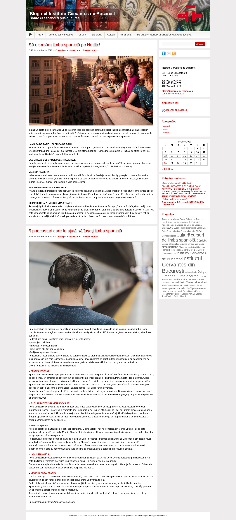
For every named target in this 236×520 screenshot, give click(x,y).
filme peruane (170, 246)
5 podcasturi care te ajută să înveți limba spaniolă (75, 230)
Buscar (200, 44)
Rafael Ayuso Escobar (193, 291)
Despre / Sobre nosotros (60, 34)
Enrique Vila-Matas (196, 244)
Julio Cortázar (174, 279)
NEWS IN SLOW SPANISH (44, 473)
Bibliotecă (97, 34)
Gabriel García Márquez (193, 250)
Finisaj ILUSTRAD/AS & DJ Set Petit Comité (181, 186)
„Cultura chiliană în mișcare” (174, 199)
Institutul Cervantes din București (182, 264)
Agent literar (167, 219)
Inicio (40, 34)
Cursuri (111, 34)
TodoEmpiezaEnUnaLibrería (174, 296)
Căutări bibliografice (170, 244)
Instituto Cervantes (190, 13)
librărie (184, 279)
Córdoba (202, 240)
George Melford (169, 253)
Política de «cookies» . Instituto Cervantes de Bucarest (164, 34)
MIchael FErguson (188, 285)
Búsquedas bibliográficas (185, 228)
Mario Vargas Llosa (170, 285)
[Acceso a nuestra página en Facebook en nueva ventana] (175, 110)
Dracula (183, 244)
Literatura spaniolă (196, 279)
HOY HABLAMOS (40, 454)
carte (199, 230)
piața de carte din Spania (184, 288)
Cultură (82, 34)
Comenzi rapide (169, 236)
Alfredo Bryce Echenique (184, 219)
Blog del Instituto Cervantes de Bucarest (72, 13)
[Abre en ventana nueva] (164, 54)
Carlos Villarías (173, 231)
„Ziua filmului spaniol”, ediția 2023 (176, 183)
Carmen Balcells (188, 231)
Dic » (170, 169)
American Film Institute (178, 222)
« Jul (164, 169)
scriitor (178, 294)
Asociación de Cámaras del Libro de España (182, 225)
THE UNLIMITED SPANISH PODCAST (50, 403)
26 (165, 163)
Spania (199, 294)
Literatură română (170, 282)
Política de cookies (136, 515)
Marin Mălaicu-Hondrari (192, 282)
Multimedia (125, 34)
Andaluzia (194, 222)
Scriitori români (188, 294)
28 (178, 163)
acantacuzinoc (74, 50)
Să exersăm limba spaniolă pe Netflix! (64, 44)
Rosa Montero (168, 294)
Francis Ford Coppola (171, 250)
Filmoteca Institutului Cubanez (192, 247)
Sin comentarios (90, 50)
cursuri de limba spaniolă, (183, 237)
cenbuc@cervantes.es (173, 93)
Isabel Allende (191, 272)
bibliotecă (167, 227)
